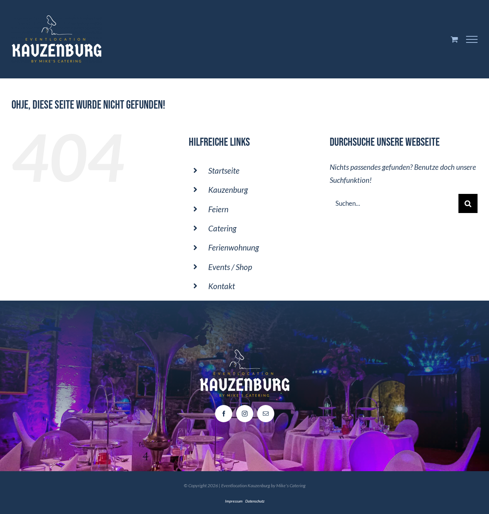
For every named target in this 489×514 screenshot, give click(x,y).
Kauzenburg (228, 189)
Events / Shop (230, 267)
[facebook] (223, 413)
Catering (222, 228)
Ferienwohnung (233, 247)
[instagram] (244, 413)
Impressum (234, 501)
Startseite (224, 170)
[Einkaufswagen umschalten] (454, 39)
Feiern (218, 209)
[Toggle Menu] (472, 39)
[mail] (265, 413)
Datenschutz (254, 501)
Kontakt (221, 286)
